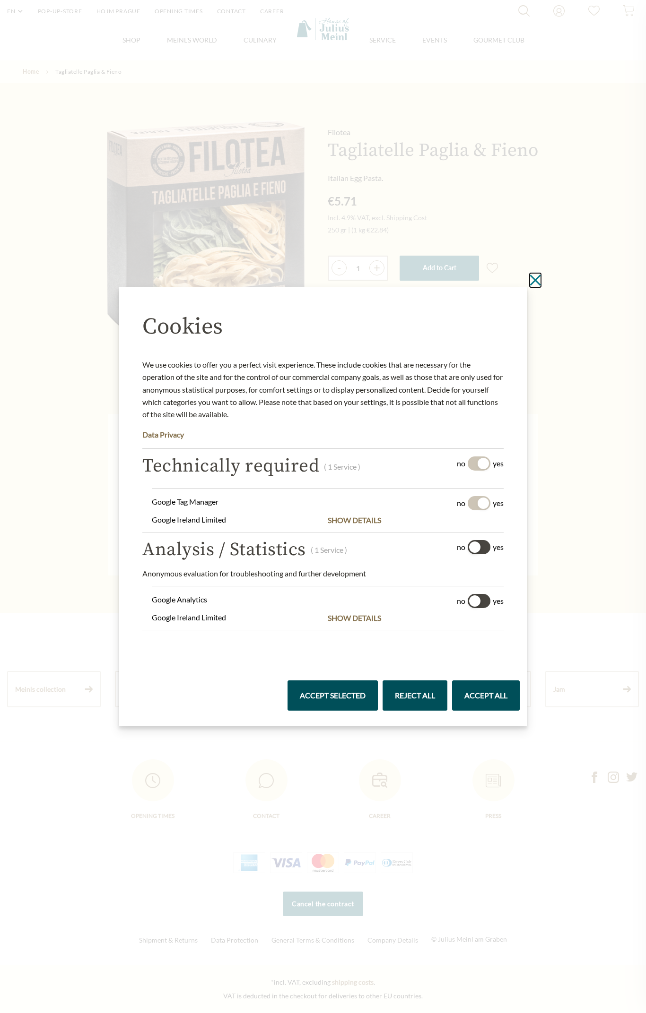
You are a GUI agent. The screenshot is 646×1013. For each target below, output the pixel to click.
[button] (416, 520)
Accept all (485, 695)
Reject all (415, 695)
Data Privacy (163, 434)
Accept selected (333, 695)
